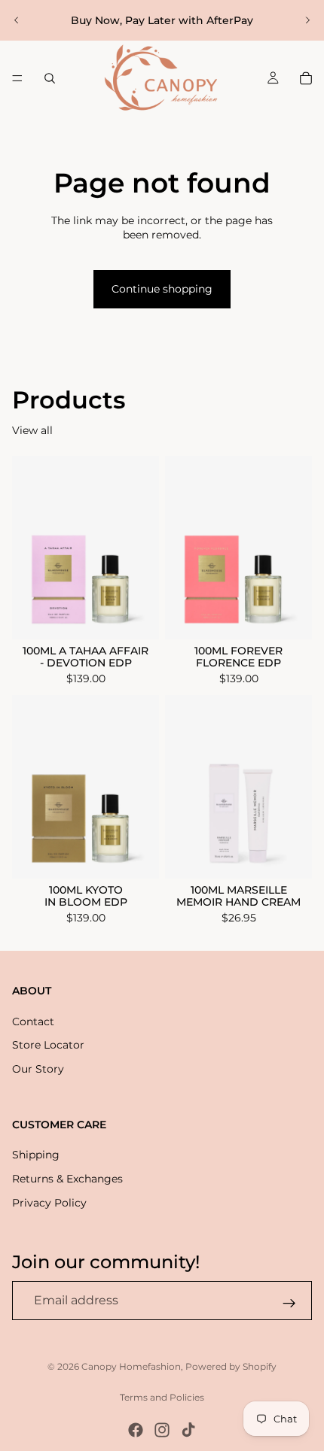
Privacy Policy (49, 1203)
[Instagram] (162, 1430)
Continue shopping (162, 289)
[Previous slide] (16, 20)
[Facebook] (136, 1430)
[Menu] (17, 78)
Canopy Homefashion (131, 1366)
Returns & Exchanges (67, 1178)
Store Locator (48, 1045)
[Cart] (305, 78)
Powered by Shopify (231, 1366)
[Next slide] (307, 20)
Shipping (36, 1155)
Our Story (38, 1069)
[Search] (49, 78)
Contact (33, 1021)
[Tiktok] (188, 1430)
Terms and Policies (162, 1397)
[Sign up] (289, 1303)
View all (32, 430)
